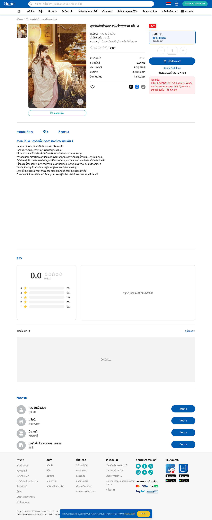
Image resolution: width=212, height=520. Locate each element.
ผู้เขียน (20, 491)
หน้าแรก (20, 19)
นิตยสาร (52, 11)
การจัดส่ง (80, 476)
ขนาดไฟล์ (95, 63)
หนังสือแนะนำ (23, 476)
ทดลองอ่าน (59, 113)
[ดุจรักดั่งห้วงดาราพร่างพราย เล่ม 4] (131, 87)
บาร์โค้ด (94, 72)
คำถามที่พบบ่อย (83, 486)
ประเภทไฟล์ (96, 67)
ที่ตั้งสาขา (110, 490)
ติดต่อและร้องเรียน (115, 470)
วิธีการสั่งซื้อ (82, 465)
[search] (31, 4)
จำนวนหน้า (95, 58)
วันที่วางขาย (96, 77)
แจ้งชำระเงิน (82, 481)
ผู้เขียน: (94, 34)
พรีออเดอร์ (107, 11)
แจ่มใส (107, 37)
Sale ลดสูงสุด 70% (127, 11)
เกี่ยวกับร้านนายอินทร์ (116, 465)
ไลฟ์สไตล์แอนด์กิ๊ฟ (87, 11)
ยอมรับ (143, 513)
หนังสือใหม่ (22, 471)
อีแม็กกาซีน (67, 11)
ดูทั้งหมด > (190, 331)
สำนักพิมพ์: (96, 38)
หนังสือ (30, 11)
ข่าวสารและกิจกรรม (26, 497)
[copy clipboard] (143, 87)
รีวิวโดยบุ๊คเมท (23, 502)
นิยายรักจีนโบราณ (127, 41)
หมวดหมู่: (95, 42)
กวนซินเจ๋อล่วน (107, 34)
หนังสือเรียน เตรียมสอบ (174, 11)
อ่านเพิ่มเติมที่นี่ (129, 514)
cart (176, 4)
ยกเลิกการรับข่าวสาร (86, 491)
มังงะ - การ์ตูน (149, 11)
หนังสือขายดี (23, 465)
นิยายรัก (112, 41)
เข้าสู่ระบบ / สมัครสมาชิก (195, 3)
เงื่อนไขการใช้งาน (114, 476)
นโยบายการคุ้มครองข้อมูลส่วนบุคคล (120, 482)
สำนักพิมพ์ (22, 486)
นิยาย (105, 41)
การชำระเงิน (81, 470)
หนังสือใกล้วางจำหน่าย (27, 481)
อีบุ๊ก (41, 11)
